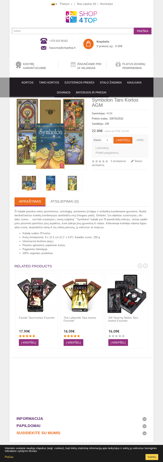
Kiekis (97, 140)
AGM (109, 113)
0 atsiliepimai (118, 161)
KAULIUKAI (134, 82)
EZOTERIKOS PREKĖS (79, 82)
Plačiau (9, 456)
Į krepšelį (123, 140)
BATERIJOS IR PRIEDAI (91, 92)
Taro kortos (49, 82)
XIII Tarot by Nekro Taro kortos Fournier (123, 319)
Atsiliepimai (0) (64, 201)
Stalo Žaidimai (111, 82)
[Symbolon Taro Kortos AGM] (51, 133)
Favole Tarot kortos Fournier (37, 317)
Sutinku (151, 456)
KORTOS (27, 82)
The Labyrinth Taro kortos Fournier (80, 319)
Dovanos (63, 92)
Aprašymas (30, 201)
